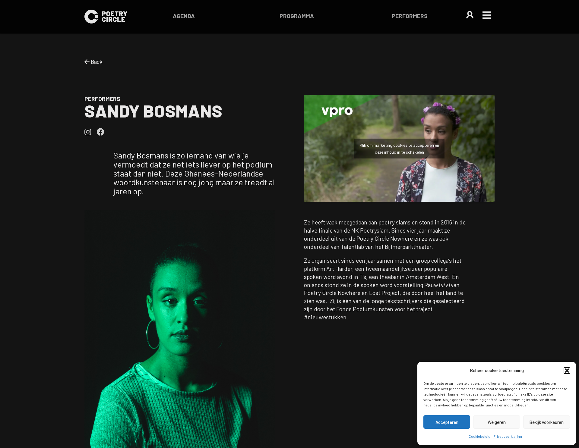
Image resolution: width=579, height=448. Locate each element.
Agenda (184, 15)
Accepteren (446, 422)
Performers (410, 15)
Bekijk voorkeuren (546, 422)
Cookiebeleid (479, 436)
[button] (567, 371)
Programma (297, 15)
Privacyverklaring (507, 436)
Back (96, 61)
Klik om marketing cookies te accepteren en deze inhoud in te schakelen (399, 149)
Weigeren (497, 422)
